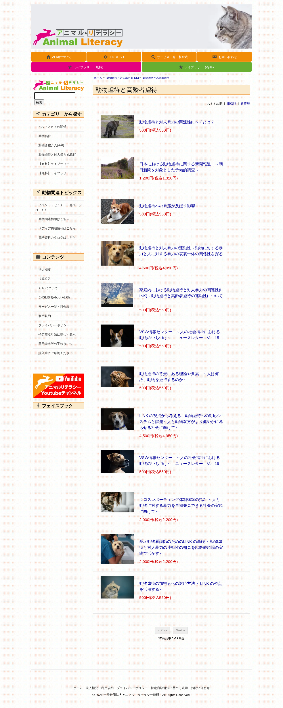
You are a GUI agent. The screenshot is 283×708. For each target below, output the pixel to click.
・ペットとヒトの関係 (50, 126)
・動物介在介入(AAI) (49, 145)
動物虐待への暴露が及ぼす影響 (167, 206)
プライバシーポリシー (132, 688)
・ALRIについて (46, 288)
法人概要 (92, 688)
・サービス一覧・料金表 (52, 306)
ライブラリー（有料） (200, 67)
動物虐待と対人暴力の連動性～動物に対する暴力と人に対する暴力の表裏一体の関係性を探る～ (181, 254)
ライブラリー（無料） (89, 67)
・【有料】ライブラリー (52, 164)
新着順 (245, 103)
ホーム (98, 77)
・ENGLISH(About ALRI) (52, 297)
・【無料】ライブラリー (52, 173)
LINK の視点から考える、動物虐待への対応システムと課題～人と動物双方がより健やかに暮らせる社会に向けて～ (181, 421)
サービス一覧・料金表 (172, 57)
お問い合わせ (227, 57)
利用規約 (107, 688)
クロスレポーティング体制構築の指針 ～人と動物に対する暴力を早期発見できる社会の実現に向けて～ (181, 505)
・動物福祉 (43, 136)
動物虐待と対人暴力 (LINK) (123, 77)
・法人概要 (43, 269)
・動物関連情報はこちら (52, 219)
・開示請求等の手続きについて (57, 344)
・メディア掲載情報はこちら (55, 228)
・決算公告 (43, 279)
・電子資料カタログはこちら (55, 237)
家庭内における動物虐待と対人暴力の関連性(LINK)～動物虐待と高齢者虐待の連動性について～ (181, 296)
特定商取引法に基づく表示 (169, 688)
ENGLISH (117, 57)
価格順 (231, 103)
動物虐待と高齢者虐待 (156, 77)
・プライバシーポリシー (52, 325)
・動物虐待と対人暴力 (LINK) (55, 154)
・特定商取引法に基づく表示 (55, 334)
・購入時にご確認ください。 (55, 353)
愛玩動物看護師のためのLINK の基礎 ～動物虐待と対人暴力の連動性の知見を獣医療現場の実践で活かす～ (181, 547)
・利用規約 (43, 316)
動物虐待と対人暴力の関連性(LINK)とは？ (176, 122)
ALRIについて (61, 57)
